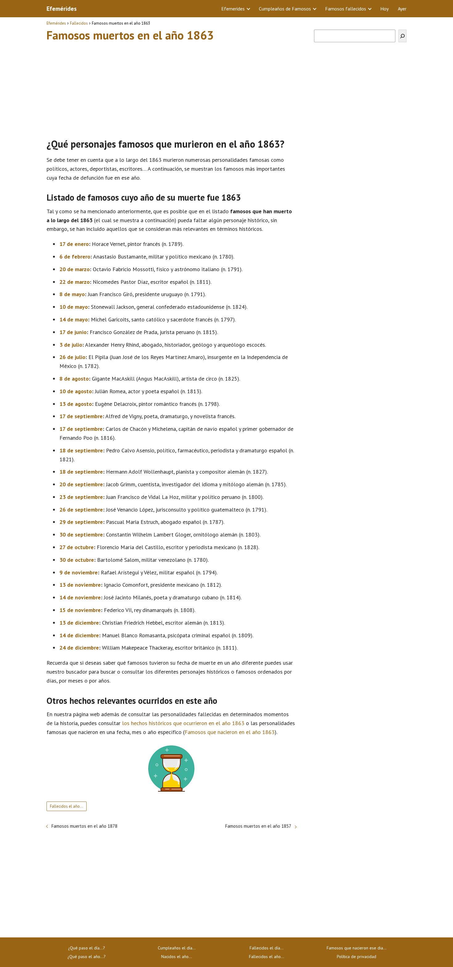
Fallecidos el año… (66, 806)
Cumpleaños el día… (177, 948)
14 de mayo (73, 319)
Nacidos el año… (176, 956)
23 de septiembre (81, 496)
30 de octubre (76, 559)
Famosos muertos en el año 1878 (84, 826)
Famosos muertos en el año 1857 (258, 826)
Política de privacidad (356, 956)
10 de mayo (73, 306)
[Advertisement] (171, 87)
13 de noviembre (80, 584)
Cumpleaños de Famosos (285, 9)
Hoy (384, 9)
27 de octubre (76, 547)
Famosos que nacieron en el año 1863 (230, 732)
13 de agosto (75, 403)
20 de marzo (74, 269)
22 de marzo (74, 281)
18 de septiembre (81, 450)
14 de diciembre (79, 635)
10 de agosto (75, 391)
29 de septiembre (81, 521)
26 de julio (72, 357)
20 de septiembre (81, 484)
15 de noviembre (80, 610)
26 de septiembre (81, 509)
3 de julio (70, 344)
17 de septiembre (81, 416)
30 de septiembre (81, 534)
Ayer (402, 9)
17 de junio (73, 332)
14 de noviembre (80, 597)
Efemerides (233, 9)
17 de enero (74, 243)
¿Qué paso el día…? (86, 948)
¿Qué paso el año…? (86, 956)
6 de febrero (74, 256)
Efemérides (62, 9)
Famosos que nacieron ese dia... (356, 948)
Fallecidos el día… (267, 948)
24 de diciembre (79, 647)
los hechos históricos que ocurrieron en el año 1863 (183, 723)
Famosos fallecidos (345, 9)
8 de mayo (72, 294)
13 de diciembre (79, 622)
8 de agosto (74, 378)
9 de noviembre (78, 572)
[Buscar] (402, 36)
